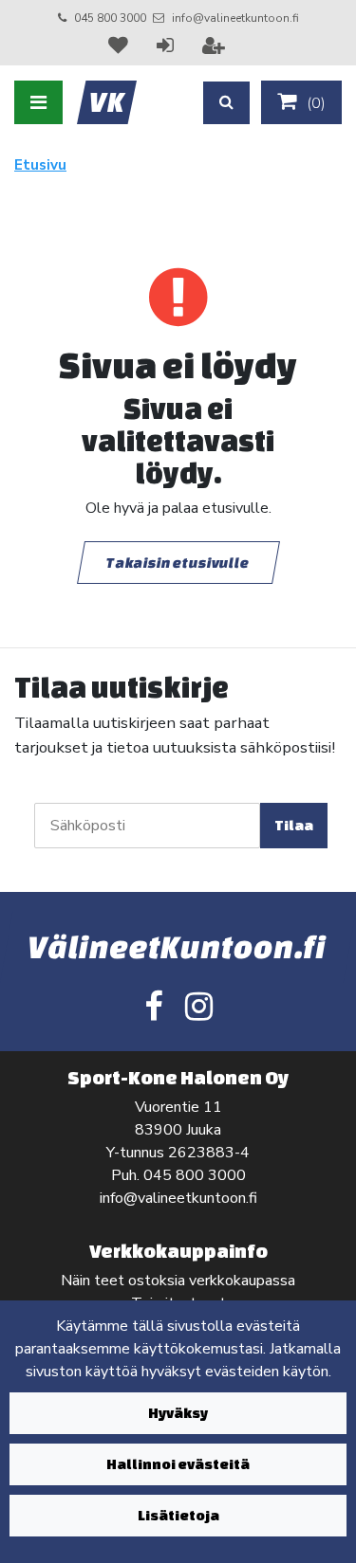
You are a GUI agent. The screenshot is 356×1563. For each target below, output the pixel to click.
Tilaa (293, 825)
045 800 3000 (110, 18)
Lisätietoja (178, 1515)
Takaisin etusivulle (178, 562)
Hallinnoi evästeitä (178, 1464)
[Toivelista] (120, 45)
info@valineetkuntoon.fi (235, 18)
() (314, 103)
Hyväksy (178, 1413)
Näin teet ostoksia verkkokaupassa (178, 1280)
